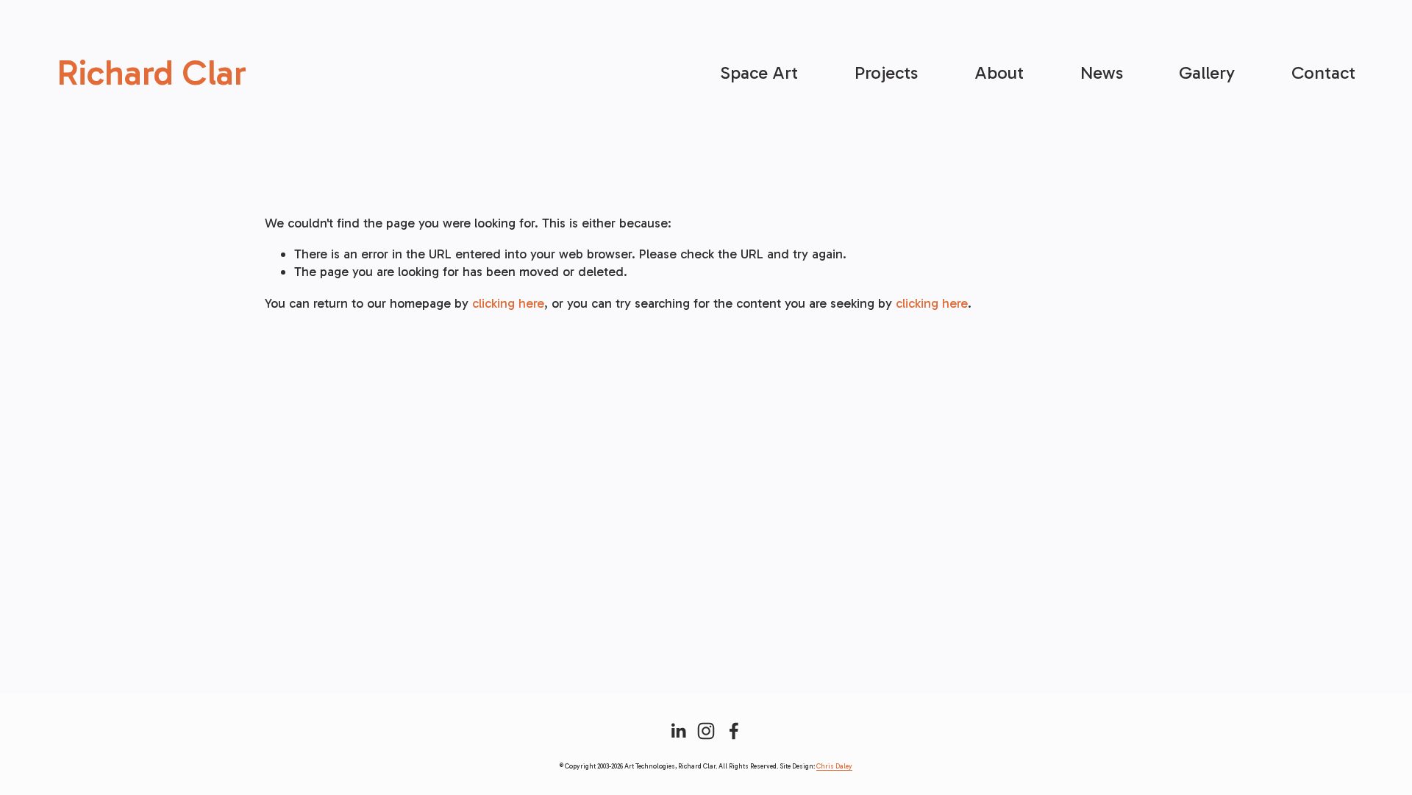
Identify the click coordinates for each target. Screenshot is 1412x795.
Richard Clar (151, 72)
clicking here (508, 303)
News (1101, 72)
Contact (1323, 72)
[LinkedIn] (678, 731)
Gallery (1207, 72)
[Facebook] (734, 731)
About (999, 72)
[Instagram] (706, 731)
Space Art (759, 72)
